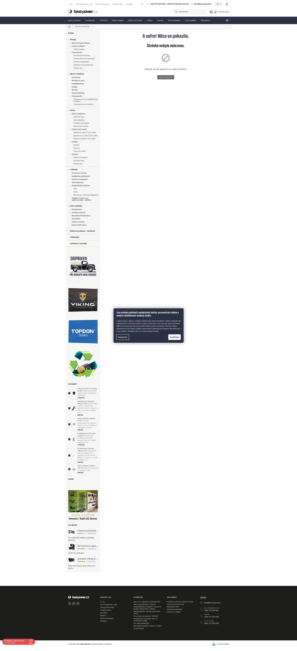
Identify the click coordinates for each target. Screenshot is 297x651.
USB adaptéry (78, 120)
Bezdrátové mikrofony (81, 216)
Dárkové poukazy (107, 618)
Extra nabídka (76, 206)
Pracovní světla (79, 151)
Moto (75, 192)
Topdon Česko (117, 4)
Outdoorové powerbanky (83, 65)
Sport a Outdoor (77, 74)
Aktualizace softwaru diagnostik (85, 195)
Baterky (76, 145)
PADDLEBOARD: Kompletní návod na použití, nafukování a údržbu (147, 608)
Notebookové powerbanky (84, 59)
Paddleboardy (78, 84)
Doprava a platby (174, 612)
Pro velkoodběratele (141, 623)
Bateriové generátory (81, 43)
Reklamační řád (173, 607)
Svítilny (75, 142)
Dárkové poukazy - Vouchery (82, 231)
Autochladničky (78, 93)
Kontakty (129, 4)
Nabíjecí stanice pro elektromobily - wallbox (81, 199)
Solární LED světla (79, 129)
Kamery (75, 154)
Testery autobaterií (80, 179)
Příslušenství (77, 96)
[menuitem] (74, 20)
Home (72, 110)
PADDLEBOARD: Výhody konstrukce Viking (147, 612)
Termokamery (78, 161)
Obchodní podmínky (174, 609)
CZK (218, 4)
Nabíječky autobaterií (81, 176)
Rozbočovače (78, 117)
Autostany (76, 77)
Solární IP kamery (80, 157)
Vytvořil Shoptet (223, 644)
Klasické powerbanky (81, 55)
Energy (73, 39)
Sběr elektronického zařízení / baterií (147, 626)
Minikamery (78, 164)
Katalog (103, 621)
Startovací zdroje (79, 173)
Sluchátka (76, 219)
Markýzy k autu (78, 80)
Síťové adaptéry (78, 114)
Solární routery (78, 222)
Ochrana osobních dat (175, 604)
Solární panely (78, 49)
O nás (70, 4)
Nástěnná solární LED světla (84, 132)
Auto (75, 189)
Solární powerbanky (81, 62)
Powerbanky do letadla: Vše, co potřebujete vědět (145, 620)
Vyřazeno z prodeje (78, 243)
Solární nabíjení (78, 46)
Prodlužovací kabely (81, 123)
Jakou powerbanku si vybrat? (145, 604)
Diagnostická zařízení (81, 185)
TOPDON (73, 170)
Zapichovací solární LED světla (85, 136)
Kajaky (74, 87)
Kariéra (103, 615)
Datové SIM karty (79, 225)
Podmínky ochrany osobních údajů (180, 602)
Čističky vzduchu (79, 213)
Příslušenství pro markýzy (83, 104)
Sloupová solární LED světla (84, 139)
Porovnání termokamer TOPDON (146, 616)
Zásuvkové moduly (80, 126)
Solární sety (77, 68)
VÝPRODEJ (74, 237)
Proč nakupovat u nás (84, 4)
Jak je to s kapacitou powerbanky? (147, 602)
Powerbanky (77, 52)
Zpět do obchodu (165, 77)
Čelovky (76, 148)
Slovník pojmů (139, 628)
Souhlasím (174, 337)
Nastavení (122, 337)
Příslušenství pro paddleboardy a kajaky (85, 100)
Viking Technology (102, 4)
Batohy (75, 90)
